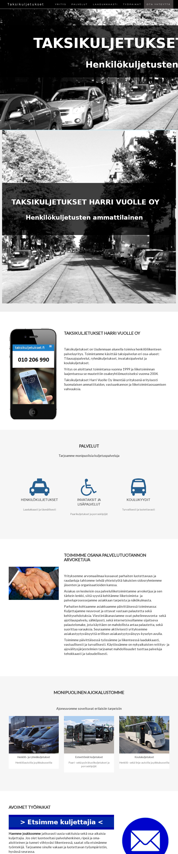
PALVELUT (79, 4)
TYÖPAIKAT (132, 4)
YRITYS (60, 4)
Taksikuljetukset (25, 4)
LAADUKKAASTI (105, 4)
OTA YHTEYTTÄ (159, 4)
